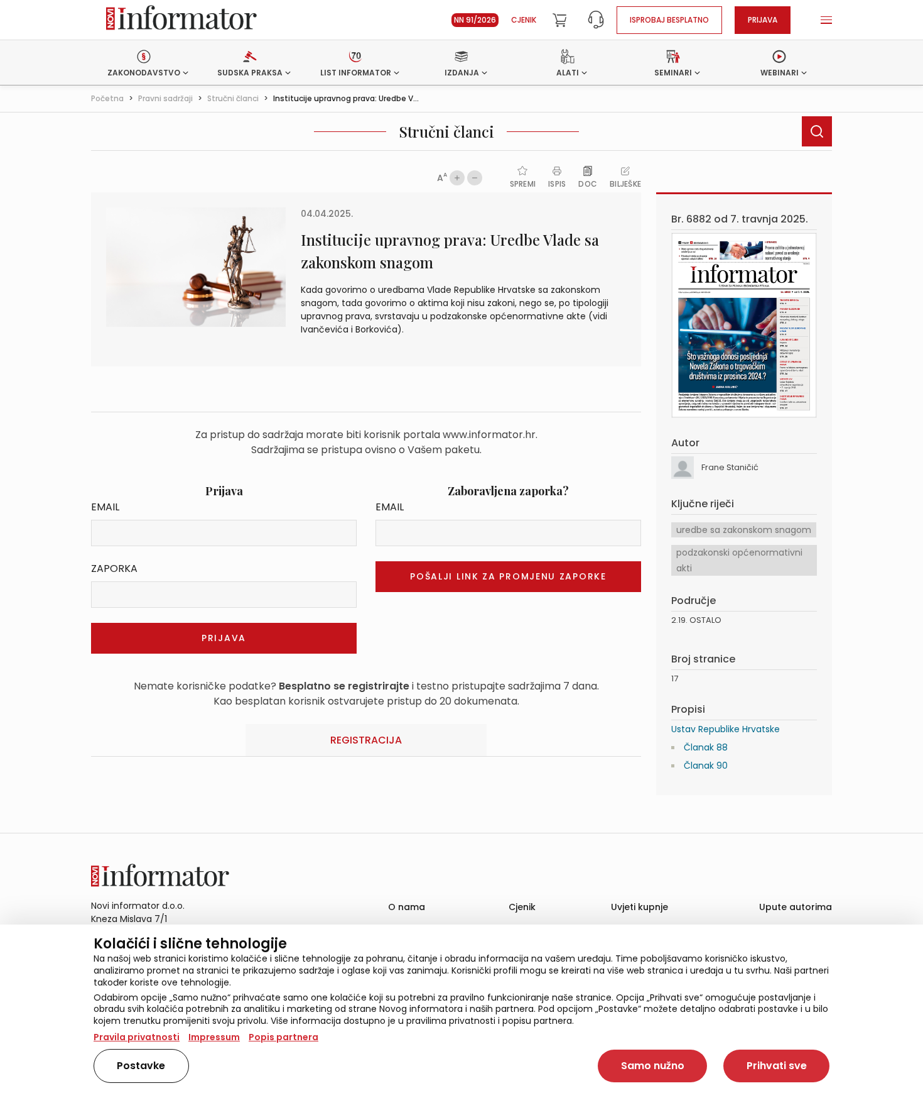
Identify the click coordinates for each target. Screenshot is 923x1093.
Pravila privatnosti (137, 1037)
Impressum (214, 1037)
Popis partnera (283, 1037)
